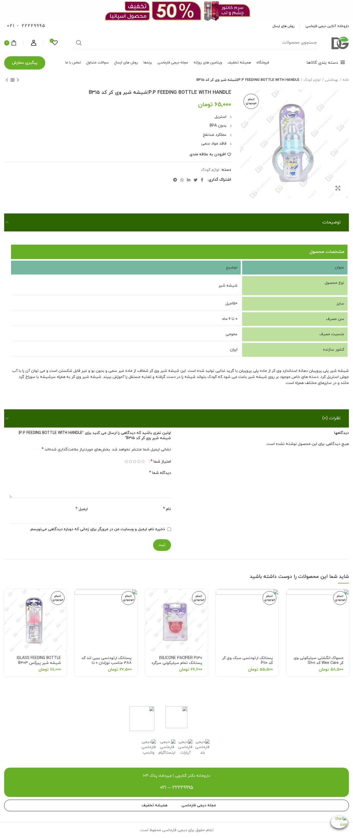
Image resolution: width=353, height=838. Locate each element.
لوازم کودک (312, 80)
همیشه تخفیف (154, 805)
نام (167, 509)
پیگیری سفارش (25, 62)
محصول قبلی (18, 80)
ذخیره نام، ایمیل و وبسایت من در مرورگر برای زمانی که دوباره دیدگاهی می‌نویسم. (97, 529)
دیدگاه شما (160, 473)
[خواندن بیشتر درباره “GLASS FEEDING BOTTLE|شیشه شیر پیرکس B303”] (8, 598)
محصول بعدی (7, 80)
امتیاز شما (161, 462)
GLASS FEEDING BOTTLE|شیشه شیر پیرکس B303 (39, 660)
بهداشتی (331, 80)
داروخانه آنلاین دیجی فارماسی (327, 26)
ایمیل (82, 509)
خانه (346, 80)
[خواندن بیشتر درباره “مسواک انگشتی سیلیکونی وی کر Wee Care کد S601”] (291, 598)
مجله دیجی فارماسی (198, 805)
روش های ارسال (283, 26)
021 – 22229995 (176, 787)
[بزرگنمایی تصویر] (338, 188)
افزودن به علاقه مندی (207, 154)
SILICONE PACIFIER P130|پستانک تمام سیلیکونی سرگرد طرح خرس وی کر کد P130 (176, 663)
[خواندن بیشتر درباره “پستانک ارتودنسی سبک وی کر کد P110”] (220, 598)
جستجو (79, 42)
